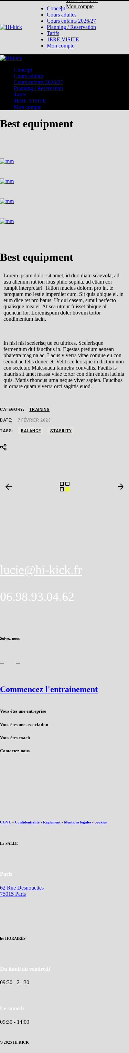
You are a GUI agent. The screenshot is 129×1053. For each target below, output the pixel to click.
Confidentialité (27, 822)
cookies (101, 822)
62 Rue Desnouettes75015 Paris (22, 891)
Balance (31, 431)
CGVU (5, 822)
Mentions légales (78, 822)
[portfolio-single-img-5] (64, 201)
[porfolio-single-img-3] (64, 181)
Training (39, 410)
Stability (61, 431)
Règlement (52, 822)
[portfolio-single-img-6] (64, 161)
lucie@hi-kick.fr (41, 570)
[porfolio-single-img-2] (64, 221)
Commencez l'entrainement (49, 689)
